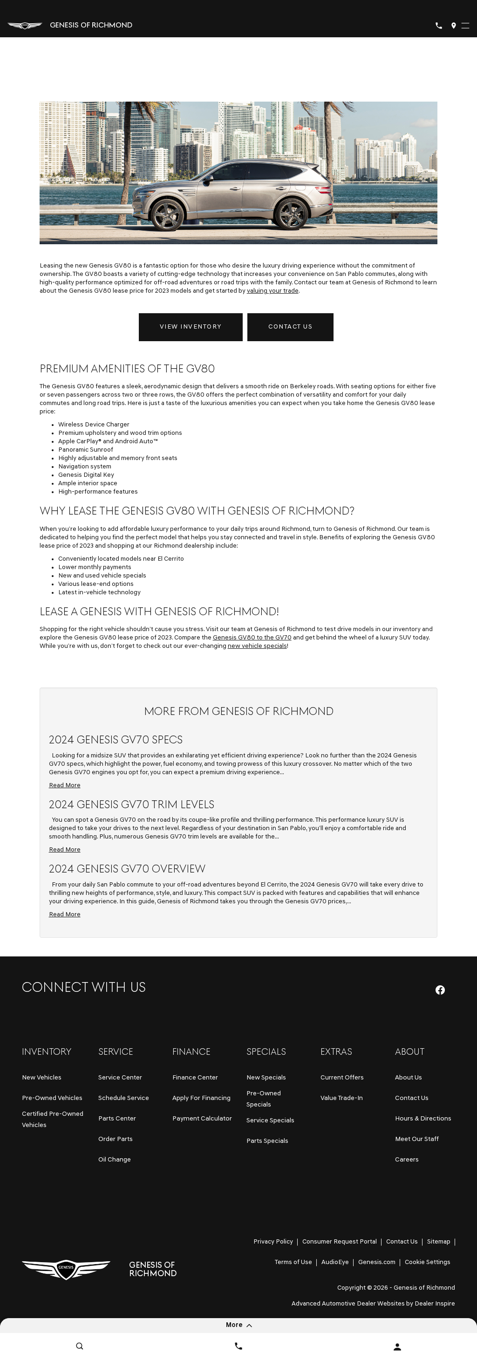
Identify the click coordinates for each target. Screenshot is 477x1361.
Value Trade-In (341, 1098)
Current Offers (342, 1077)
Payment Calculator (202, 1118)
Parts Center (117, 1118)
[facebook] (440, 990)
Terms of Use (293, 1262)
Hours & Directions (423, 1118)
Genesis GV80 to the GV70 (252, 637)
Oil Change (114, 1159)
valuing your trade (273, 291)
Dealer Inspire (435, 1303)
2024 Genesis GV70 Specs (116, 740)
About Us (408, 1077)
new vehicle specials (257, 646)
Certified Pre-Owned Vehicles (52, 1120)
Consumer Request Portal (339, 1241)
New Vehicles (41, 1077)
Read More (65, 785)
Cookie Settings (427, 1262)
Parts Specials (267, 1141)
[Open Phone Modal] (438, 25)
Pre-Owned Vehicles (52, 1098)
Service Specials (270, 1120)
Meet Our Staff (417, 1139)
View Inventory (191, 326)
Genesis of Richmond (424, 1288)
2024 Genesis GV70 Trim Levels (131, 805)
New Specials (266, 1077)
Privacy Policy (273, 1241)
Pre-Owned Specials (263, 1099)
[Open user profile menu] (397, 1347)
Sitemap (438, 1241)
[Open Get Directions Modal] (453, 25)
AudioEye (335, 1262)
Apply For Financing (201, 1098)
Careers (407, 1159)
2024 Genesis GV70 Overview (127, 869)
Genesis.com (376, 1262)
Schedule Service (123, 1098)
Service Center (120, 1077)
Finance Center (195, 1077)
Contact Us (290, 326)
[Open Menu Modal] (465, 25)
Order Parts (115, 1139)
